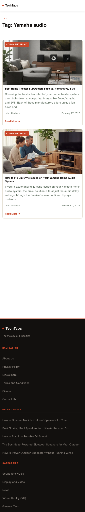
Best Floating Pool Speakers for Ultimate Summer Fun (35, 428)
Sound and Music (13, 473)
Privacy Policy (11, 366)
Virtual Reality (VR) (14, 498)
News (5, 490)
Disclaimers (9, 375)
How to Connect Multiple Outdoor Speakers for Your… (36, 420)
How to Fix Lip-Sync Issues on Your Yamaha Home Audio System (40, 179)
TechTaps (11, 5)
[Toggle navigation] (79, 5)
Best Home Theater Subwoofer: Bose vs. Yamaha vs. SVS (40, 88)
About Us (8, 358)
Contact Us (9, 399)
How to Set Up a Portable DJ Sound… (26, 436)
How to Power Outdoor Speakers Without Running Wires (37, 453)
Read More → (12, 121)
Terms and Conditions (15, 383)
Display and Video (13, 482)
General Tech (10, 506)
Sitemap (7, 391)
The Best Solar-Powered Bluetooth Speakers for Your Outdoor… (42, 444)
